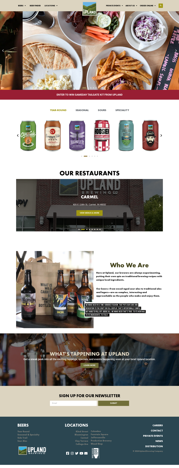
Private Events (113, 5)
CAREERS (158, 425)
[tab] (58, 110)
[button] (161, 6)
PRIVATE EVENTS (153, 435)
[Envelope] (86, 453)
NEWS (159, 441)
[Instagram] (72, 453)
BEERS (23, 425)
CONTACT (157, 430)
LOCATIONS (76, 425)
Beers (20, 5)
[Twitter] (76, 453)
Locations (50, 5)
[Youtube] (81, 453)
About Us (130, 5)
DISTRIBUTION (154, 446)
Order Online (146, 5)
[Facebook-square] (67, 453)
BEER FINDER (35, 5)
